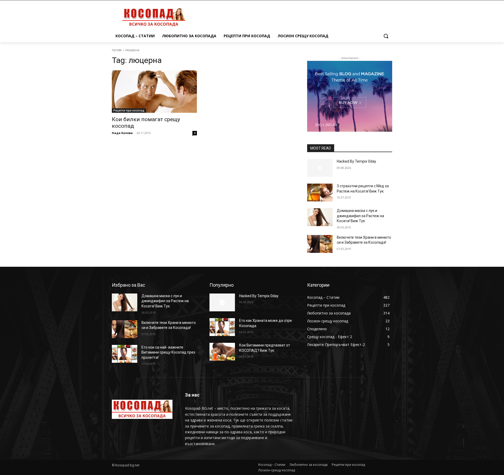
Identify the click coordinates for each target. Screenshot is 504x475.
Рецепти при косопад (128, 110)
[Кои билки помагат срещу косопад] (154, 91)
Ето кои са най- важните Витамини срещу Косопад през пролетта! (168, 352)
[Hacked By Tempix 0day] (320, 168)
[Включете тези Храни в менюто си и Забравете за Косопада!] (320, 244)
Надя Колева (122, 133)
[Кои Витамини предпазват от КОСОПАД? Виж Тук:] (222, 352)
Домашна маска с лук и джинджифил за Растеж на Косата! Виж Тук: (360, 216)
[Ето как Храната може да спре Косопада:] (222, 327)
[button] (386, 36)
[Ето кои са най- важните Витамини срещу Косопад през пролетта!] (124, 354)
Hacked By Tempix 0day (356, 161)
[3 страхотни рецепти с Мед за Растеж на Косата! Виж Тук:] (320, 192)
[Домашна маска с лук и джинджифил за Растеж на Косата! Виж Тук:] (320, 217)
